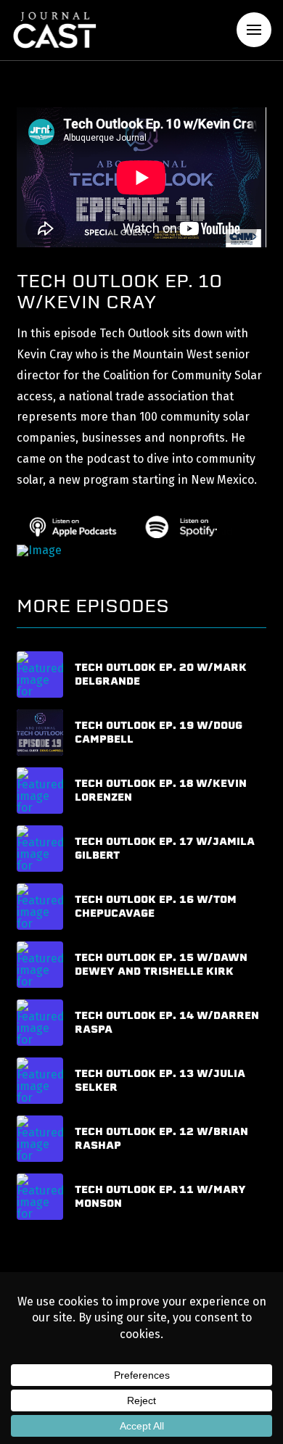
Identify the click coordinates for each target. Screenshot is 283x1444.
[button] (254, 29)
